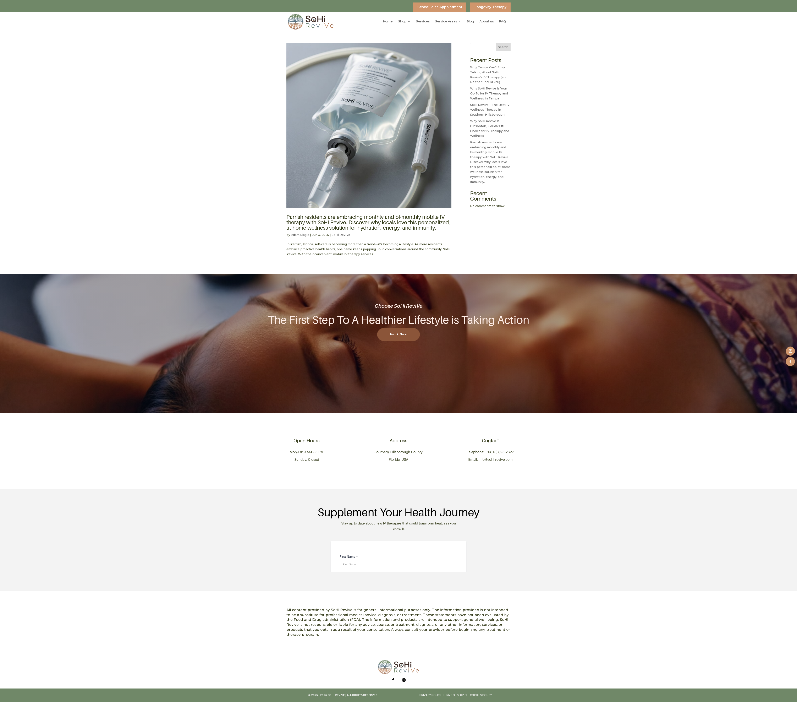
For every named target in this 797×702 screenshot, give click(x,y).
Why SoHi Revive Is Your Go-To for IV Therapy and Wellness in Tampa (489, 93)
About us (486, 21)
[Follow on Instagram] (790, 351)
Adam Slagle (300, 235)
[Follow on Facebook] (790, 361)
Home (388, 21)
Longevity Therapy (490, 7)
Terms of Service (455, 695)
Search (503, 47)
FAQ (502, 21)
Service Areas (446, 21)
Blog (470, 21)
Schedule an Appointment (439, 7)
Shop (402, 21)
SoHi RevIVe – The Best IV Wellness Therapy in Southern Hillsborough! (490, 110)
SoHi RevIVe (341, 235)
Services (423, 21)
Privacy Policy (430, 695)
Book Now (398, 334)
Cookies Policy (481, 695)
